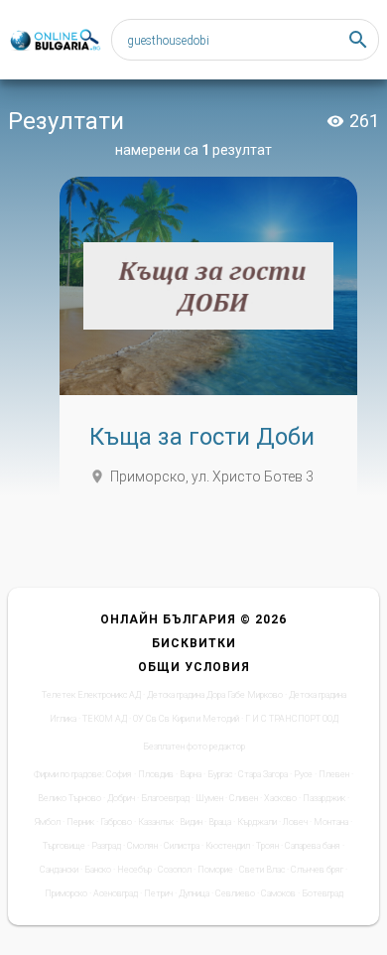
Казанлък (156, 822)
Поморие (215, 870)
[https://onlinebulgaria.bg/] (54, 40)
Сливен (243, 798)
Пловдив (156, 774)
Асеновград (115, 893)
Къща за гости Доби (202, 437)
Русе (303, 774)
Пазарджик (324, 798)
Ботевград (322, 893)
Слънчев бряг (317, 870)
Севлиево (235, 893)
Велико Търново (69, 798)
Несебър (134, 870)
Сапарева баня (312, 846)
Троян (267, 846)
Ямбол (48, 822)
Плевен (334, 774)
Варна (190, 774)
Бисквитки (194, 643)
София (119, 774)
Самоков (278, 893)
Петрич (158, 893)
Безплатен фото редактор (194, 746)
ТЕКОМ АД (104, 719)
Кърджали (257, 822)
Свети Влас (262, 870)
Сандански (59, 870)
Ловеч (295, 822)
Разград (106, 846)
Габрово (116, 822)
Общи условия (194, 667)
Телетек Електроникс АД (91, 695)
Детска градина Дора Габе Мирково (215, 695)
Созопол (175, 870)
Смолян (142, 846)
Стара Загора (263, 774)
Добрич (121, 798)
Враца (219, 822)
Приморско (66, 893)
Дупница (194, 893)
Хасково (280, 798)
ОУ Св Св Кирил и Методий (186, 719)
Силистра (181, 846)
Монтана (331, 822)
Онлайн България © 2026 (193, 619)
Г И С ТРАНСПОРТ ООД (291, 719)
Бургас (219, 774)
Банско (97, 870)
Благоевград (165, 798)
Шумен (209, 798)
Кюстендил (227, 846)
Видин (191, 822)
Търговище (64, 846)
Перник (80, 822)
